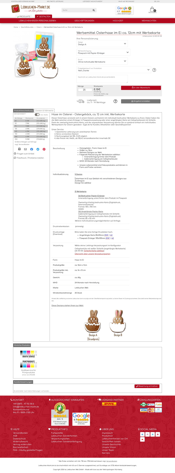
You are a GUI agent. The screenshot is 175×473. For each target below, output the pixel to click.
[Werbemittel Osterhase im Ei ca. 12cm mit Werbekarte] (37, 55)
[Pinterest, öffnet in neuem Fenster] (44, 149)
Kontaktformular (21, 410)
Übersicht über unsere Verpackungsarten (92, 254)
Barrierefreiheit (20, 447)
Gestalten (44, 17)
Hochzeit (118, 21)
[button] (23, 110)
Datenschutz (19, 439)
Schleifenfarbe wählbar (94, 251)
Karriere (106, 453)
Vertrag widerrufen (22, 444)
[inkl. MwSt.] (37, 114)
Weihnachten (149, 21)
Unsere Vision (109, 447)
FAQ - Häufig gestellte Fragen (28, 450)
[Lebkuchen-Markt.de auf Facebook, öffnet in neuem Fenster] (142, 434)
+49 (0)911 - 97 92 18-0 (23, 404)
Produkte (24, 17)
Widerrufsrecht (20, 442)
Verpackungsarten (60, 439)
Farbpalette (57, 433)
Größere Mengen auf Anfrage (25, 142)
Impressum (107, 433)
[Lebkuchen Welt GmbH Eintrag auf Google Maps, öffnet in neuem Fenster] (81, 416)
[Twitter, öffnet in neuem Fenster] (38, 149)
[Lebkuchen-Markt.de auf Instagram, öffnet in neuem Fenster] (147, 434)
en (158, 1)
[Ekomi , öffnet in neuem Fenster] (60, 414)
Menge (81, 86)
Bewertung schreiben (148, 386)
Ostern (39, 27)
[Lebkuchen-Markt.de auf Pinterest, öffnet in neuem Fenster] (157, 434)
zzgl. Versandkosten (22, 144)
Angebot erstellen (141, 101)
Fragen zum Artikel (25, 154)
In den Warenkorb (141, 88)
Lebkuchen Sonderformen (64, 436)
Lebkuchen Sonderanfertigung (66, 442)
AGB (15, 436)
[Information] (153, 70)
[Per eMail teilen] (25, 149)
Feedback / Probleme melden (30, 158)
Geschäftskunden (84, 21)
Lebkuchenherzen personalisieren (37, 21)
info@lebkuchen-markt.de (26, 407)
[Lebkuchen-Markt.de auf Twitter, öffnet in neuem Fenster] (152, 434)
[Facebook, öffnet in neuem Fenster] (32, 149)
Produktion (107, 436)
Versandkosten (99, 95)
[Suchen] (93, 10)
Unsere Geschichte (111, 444)
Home (16, 27)
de (155, 1)
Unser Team (108, 450)
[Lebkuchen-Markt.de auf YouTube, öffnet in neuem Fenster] (142, 439)
